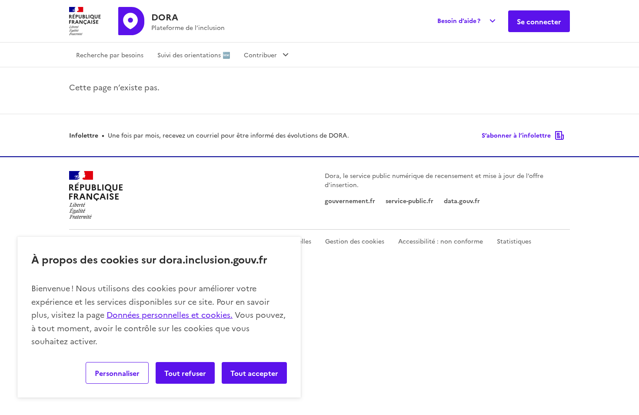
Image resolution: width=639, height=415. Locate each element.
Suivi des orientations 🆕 (193, 54)
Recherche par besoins (109, 54)
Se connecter (539, 21)
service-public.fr (409, 200)
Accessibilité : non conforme (440, 241)
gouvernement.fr (350, 200)
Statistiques (514, 241)
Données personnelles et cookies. (169, 314)
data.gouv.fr (462, 200)
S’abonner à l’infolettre (516, 135)
